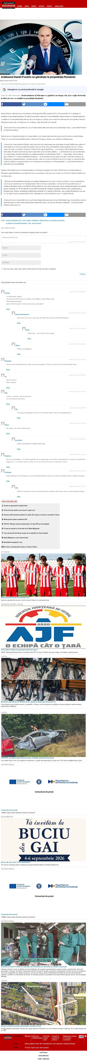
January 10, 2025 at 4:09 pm (77, 407)
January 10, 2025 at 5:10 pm (77, 454)
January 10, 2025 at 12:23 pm (77, 391)
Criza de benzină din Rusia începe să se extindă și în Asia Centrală (26, 533)
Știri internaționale (46, 1044)
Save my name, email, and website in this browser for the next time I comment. (30, 269)
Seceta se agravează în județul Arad (15, 505)
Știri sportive (44, 1047)
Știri (15, 1044)
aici (25, 282)
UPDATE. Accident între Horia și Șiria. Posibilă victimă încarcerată (27, 758)
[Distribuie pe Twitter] (32, 104)
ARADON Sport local (12, 604)
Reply (8, 309)
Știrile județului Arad (32, 1044)
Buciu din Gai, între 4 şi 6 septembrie (15, 862)
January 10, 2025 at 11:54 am (77, 344)
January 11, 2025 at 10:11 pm (77, 486)
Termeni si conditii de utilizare (55, 1038)
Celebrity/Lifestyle (69, 1044)
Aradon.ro (18, 1036)
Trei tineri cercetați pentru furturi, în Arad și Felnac (20, 547)
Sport (41, 6)
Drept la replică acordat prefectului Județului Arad (21, 1026)
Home (19, 6)
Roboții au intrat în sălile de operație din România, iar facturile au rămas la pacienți (34, 967)
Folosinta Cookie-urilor (46, 1038)
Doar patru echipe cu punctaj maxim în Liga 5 (19, 650)
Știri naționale (57, 1044)
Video (33, 6)
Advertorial (8, 765)
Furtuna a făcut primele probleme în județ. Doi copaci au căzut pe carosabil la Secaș (31, 515)
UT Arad (5, 552)
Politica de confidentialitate (37, 1037)
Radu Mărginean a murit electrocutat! (16, 537)
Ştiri (27, 6)
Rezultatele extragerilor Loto (13, 542)
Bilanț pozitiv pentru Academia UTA (15, 519)
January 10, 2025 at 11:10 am (77, 313)
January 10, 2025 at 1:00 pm (77, 423)
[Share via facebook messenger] (54, 104)
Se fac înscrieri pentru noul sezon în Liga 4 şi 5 (19, 510)
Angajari (59, 6)
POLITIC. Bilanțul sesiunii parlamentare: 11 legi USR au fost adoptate (26, 524)
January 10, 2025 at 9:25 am (77, 291)
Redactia (27, 1036)
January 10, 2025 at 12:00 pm (77, 375)
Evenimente (7, 817)
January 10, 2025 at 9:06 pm (77, 328)
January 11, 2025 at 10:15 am (77, 470)
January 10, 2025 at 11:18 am (77, 359)
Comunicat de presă (9, 810)
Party (49, 6)
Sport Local (35, 1047)
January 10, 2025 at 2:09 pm (77, 439)
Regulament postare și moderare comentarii (69, 1038)
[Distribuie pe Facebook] (11, 104)
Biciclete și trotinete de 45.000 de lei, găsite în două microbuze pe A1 (28, 702)
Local (4, 656)
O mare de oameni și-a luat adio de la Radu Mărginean (21, 528)
